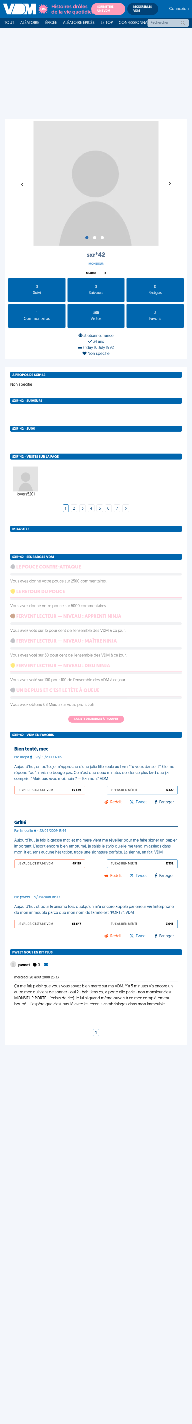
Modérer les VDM (142, 8)
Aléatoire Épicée (79, 23)
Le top (107, 23)
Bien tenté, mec (31, 749)
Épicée (51, 23)
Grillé (20, 822)
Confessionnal (134, 23)
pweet (24, 965)
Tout (9, 23)
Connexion (179, 9)
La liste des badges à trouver (96, 719)
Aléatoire (29, 23)
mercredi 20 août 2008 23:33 (36, 977)
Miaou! (91, 273)
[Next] (125, 509)
